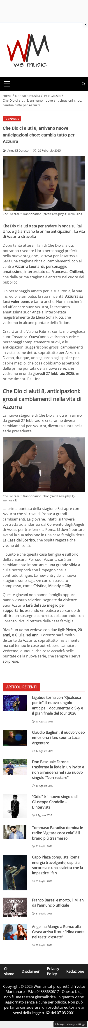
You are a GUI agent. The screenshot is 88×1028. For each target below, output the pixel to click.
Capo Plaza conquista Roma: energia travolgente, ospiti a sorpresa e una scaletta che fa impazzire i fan (57, 865)
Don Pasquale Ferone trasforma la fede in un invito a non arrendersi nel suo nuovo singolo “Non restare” (58, 769)
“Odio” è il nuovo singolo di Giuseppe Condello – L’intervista (55, 802)
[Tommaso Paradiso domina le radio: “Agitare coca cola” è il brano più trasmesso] (15, 832)
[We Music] (28, 49)
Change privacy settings (70, 1024)
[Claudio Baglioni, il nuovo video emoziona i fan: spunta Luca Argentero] (15, 738)
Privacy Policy (53, 971)
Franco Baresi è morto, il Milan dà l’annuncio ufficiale (58, 903)
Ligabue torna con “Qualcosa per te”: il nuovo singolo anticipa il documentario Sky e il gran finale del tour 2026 (57, 705)
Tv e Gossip (11, 118)
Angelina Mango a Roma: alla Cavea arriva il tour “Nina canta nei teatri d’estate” (58, 932)
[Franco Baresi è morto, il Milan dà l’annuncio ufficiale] (15, 907)
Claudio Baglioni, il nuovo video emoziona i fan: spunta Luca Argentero (58, 737)
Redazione (75, 971)
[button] (83, 84)
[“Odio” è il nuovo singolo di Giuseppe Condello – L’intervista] (15, 806)
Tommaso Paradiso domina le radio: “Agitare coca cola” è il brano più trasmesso (57, 833)
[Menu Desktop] (7, 83)
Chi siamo (9, 971)
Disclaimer (31, 971)
